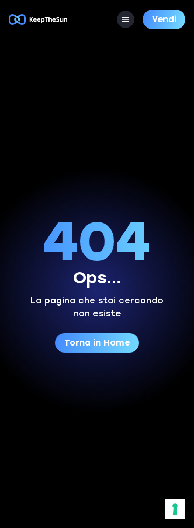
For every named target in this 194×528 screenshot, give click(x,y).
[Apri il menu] (125, 19)
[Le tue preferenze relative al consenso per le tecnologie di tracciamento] (175, 509)
